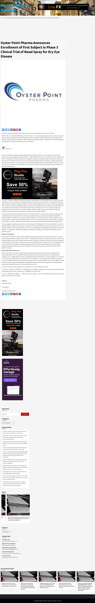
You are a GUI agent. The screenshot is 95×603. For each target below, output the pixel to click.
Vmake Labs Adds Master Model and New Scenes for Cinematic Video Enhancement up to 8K (15, 448)
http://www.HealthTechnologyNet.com (11, 553)
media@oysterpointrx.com (9, 291)
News (4, 513)
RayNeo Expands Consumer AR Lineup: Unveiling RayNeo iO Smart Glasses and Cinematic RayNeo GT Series (15, 443)
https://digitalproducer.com (8, 545)
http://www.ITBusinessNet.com (9, 541)
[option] (15, 510)
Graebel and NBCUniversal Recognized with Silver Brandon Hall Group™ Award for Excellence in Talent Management (15, 461)
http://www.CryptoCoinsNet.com (10, 557)
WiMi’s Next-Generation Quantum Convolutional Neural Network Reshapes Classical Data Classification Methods (15, 437)
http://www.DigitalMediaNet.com (10, 549)
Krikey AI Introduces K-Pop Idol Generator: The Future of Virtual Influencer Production (14, 432)
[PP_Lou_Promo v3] (29, 183)
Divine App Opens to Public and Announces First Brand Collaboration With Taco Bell (15, 472)
